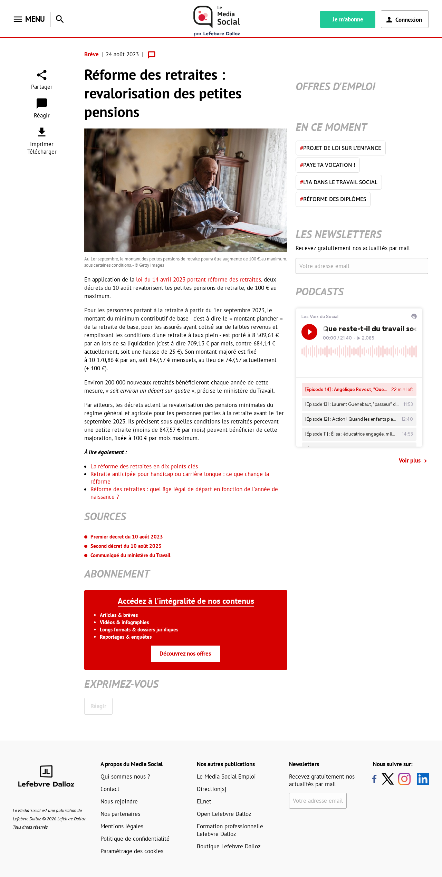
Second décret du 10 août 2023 (126, 546)
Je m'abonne (348, 19)
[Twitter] (389, 779)
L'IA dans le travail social (338, 182)
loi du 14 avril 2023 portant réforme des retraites (198, 279)
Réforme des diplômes (333, 199)
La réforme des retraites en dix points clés (144, 466)
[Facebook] (374, 779)
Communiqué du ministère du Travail (130, 555)
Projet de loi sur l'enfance (340, 148)
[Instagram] (404, 779)
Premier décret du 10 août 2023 (126, 536)
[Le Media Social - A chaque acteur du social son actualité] (217, 21)
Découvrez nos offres (185, 653)
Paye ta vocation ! (327, 165)
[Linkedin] (420, 779)
